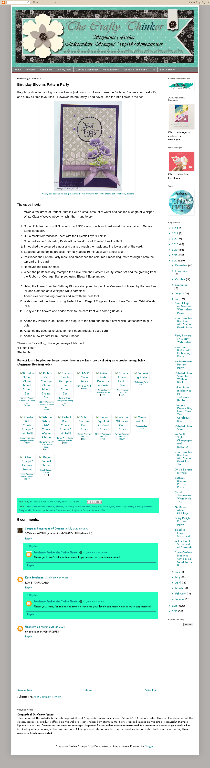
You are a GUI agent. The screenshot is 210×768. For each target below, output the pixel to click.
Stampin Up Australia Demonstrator (51, 510)
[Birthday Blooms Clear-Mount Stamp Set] (27, 393)
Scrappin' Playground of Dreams (44, 529)
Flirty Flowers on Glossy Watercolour (183, 339)
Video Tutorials (111, 69)
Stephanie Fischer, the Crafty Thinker (56, 552)
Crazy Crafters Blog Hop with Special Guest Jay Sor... (183, 458)
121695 (84, 439)
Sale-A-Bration (167, 69)
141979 (141, 384)
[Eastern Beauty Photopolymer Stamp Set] (65, 393)
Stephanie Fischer (81, 510)
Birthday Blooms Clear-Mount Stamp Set (27, 400)
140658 (27, 405)
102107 (65, 443)
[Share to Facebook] (97, 502)
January (180, 599)
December (181, 265)
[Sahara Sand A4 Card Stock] (84, 429)
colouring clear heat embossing (80, 507)
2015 (175, 611)
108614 (103, 439)
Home (18, 69)
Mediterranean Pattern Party (183, 364)
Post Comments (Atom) (47, 697)
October (180, 279)
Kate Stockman (34, 577)
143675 (65, 405)
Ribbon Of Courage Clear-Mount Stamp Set (46, 405)
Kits (153, 69)
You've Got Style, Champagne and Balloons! (183, 440)
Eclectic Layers (106, 507)
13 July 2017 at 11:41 (94, 601)
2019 (175, 250)
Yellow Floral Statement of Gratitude (183, 544)
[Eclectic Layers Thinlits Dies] (122, 385)
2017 (175, 260)
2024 (175, 228)
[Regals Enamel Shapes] (46, 465)
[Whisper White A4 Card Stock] (122, 429)
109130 (27, 479)
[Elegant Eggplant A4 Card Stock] (103, 429)
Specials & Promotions (135, 69)
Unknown (30, 627)
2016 (175, 606)
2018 (175, 255)
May (178, 577)
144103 (103, 395)
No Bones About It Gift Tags (181, 510)
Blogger (149, 746)
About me (31, 69)
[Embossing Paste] (141, 377)
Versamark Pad (141, 426)
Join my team (64, 69)
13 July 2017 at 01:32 (76, 529)
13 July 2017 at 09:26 (95, 552)
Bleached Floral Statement (182, 533)
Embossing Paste (141, 382)
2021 (175, 239)
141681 (46, 475)
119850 (84, 389)
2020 (175, 244)
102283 (141, 429)
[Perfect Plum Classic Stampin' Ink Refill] (65, 433)
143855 (46, 410)
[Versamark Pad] (141, 421)
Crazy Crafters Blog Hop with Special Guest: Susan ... (183, 324)
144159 (46, 450)
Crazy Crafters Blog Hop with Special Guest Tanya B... (183, 559)
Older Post (151, 690)
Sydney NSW (98, 510)
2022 (175, 233)
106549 (122, 439)
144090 (27, 443)
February (181, 594)
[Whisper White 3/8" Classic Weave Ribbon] (46, 437)
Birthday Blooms (54, 507)
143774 (122, 395)
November (181, 271)
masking (139, 507)
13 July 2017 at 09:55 (56, 577)
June (178, 572)
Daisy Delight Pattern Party (183, 521)
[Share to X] (94, 502)
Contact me (46, 69)
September (181, 285)
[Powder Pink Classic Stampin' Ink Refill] (27, 433)
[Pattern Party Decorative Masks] (103, 385)
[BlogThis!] (91, 502)
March (179, 588)
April (178, 583)
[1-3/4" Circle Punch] (84, 381)
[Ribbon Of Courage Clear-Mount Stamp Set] (46, 397)
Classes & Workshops (87, 69)
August (180, 293)
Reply (28, 539)
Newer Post (25, 690)
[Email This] (88, 502)
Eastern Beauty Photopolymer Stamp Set (65, 400)
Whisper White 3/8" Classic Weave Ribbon (46, 445)
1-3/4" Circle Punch (84, 386)
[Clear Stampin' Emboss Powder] (27, 469)
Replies (33, 546)
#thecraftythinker (36, 507)
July (177, 299)
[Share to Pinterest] (100, 502)
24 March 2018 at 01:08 (51, 627)
